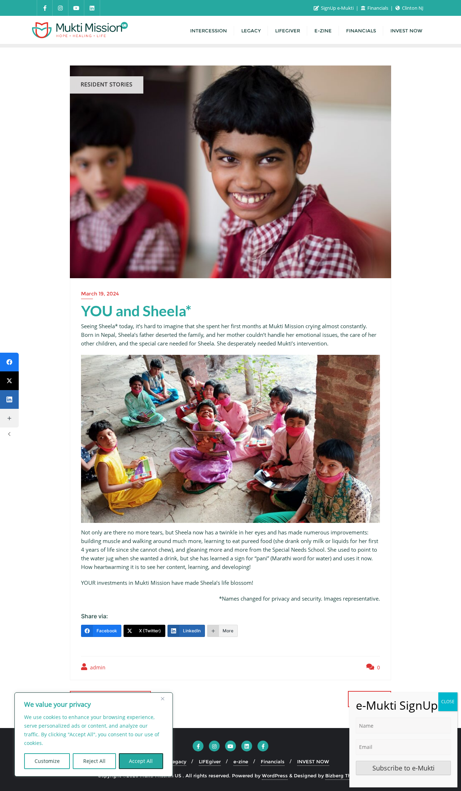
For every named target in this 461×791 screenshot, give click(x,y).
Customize (47, 761)
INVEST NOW (313, 761)
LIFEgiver (210, 761)
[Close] (165, 698)
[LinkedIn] (9, 399)
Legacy (178, 761)
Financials (377, 8)
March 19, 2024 (100, 293)
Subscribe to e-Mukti (403, 768)
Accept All (141, 761)
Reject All (94, 761)
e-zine (240, 761)
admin (97, 667)
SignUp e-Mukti (337, 8)
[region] (93, 734)
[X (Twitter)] (9, 380)
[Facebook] (9, 362)
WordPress (275, 775)
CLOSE (448, 702)
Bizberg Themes (344, 775)
